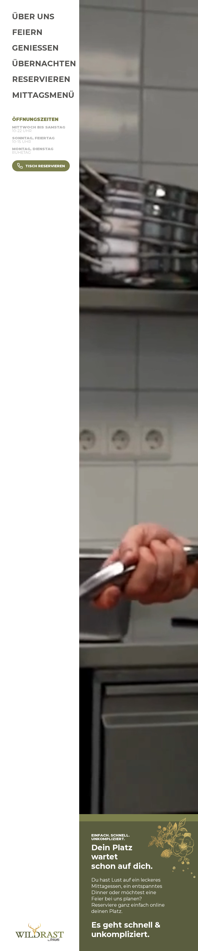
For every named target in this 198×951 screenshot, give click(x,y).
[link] (60, 16)
